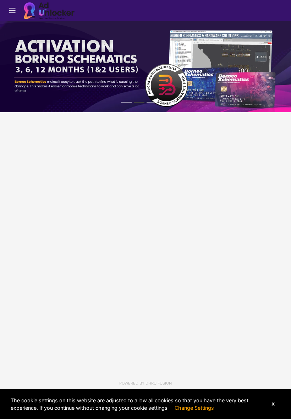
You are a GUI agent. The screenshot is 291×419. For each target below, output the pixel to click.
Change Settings (194, 408)
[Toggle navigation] (12, 10)
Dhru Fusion (159, 383)
